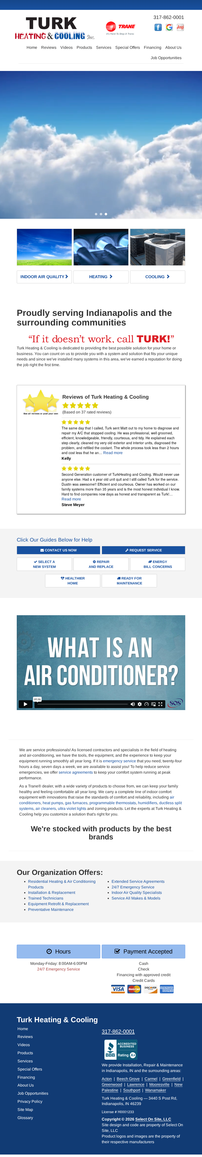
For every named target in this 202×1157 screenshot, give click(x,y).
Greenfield (171, 1079)
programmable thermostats (112, 803)
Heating (99, 276)
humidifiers (147, 803)
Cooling (155, 276)
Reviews (48, 47)
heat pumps (53, 803)
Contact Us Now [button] (60, 550)
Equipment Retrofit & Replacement (58, 904)
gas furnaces (76, 803)
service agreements (76, 772)
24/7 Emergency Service (133, 887)
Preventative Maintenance (51, 909)
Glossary (25, 1118)
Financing (152, 47)
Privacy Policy (29, 1101)
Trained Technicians (45, 898)
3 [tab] (107, 215)
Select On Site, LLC (153, 1119)
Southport (131, 1090)
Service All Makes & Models (136, 898)
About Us (173, 47)
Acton (107, 1079)
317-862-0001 (118, 1031)
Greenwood (112, 1084)
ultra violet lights (72, 808)
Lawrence (135, 1084)
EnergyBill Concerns (158, 564)
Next (196, 145)
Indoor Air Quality (42, 276)
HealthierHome (74, 580)
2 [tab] (102, 215)
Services (103, 47)
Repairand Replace (101, 564)
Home (32, 47)
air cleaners (45, 808)
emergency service (119, 761)
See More (99, 159)
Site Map (25, 1109)
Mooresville (159, 1084)
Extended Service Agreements (138, 881)
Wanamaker (155, 1090)
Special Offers (127, 47)
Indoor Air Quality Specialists (137, 892)
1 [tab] (97, 215)
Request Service (145, 550)
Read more (113, 453)
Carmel (151, 1079)
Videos (66, 47)
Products (84, 47)
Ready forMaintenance (129, 580)
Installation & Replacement (51, 892)
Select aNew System (44, 564)
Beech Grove (128, 1079)
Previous (4, 145)
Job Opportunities (166, 58)
